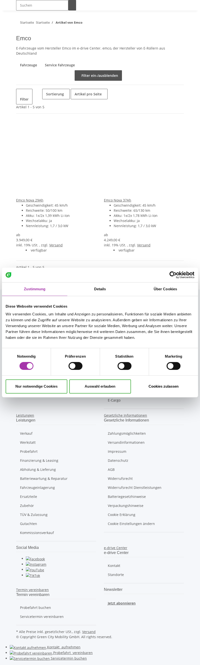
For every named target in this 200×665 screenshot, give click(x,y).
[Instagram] (36, 564)
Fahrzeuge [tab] (28, 65)
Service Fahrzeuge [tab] (60, 65)
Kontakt (114, 565)
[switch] (75, 366)
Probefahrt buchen (35, 607)
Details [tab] (100, 289)
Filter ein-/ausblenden (98, 75)
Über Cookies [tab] (165, 289)
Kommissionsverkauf (37, 532)
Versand (56, 245)
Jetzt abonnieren (122, 603)
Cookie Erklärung (121, 514)
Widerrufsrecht (120, 478)
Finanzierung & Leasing (39, 460)
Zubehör (27, 505)
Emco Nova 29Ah (29, 200)
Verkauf (26, 433)
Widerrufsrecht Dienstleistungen (134, 487)
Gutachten (28, 523)
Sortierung (55, 94)
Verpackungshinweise (125, 505)
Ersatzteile (28, 496)
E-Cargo (114, 400)
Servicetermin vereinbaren (42, 616)
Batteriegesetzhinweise (127, 496)
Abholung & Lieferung (38, 469)
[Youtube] (35, 569)
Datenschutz (118, 460)
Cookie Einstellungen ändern (131, 523)
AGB (111, 469)
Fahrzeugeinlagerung (37, 487)
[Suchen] (72, 5)
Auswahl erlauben (100, 386)
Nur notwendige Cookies (36, 386)
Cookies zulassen (164, 386)
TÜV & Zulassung (34, 514)
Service (68, 658)
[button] (25, 415)
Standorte (116, 574)
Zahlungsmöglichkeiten (127, 433)
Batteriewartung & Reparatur (44, 478)
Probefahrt (29, 451)
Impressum (117, 451)
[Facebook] (35, 558)
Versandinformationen (126, 442)
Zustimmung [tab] (35, 289)
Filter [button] (24, 99)
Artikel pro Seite (88, 94)
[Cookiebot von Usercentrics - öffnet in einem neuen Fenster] (173, 275)
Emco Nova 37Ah (117, 200)
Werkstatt (28, 442)
